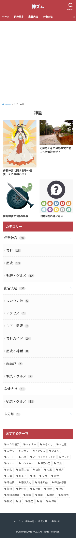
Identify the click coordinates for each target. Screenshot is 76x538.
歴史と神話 (17, 351)
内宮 (9, 469)
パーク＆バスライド (44, 457)
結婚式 (65, 495)
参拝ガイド (18, 338)
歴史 (13, 263)
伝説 (59, 463)
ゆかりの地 (17, 301)
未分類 (11, 414)
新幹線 (22, 488)
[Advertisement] (38, 61)
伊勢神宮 (19, 16)
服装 (49, 488)
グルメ (55, 450)
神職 (40, 495)
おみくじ (47, 444)
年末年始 (43, 482)
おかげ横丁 (13, 444)
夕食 (44, 476)
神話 (51, 495)
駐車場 (52, 501)
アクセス (15, 313)
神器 (28, 495)
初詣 (37, 469)
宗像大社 (48, 16)
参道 (9, 476)
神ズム (38, 6)
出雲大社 (33, 16)
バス (23, 457)
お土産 (62, 444)
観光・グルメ (19, 275)
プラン (65, 457)
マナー (10, 463)
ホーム (5, 16)
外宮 (56, 476)
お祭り (25, 450)
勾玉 (49, 469)
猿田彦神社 (13, 495)
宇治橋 (10, 482)
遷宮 (30, 501)
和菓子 (22, 476)
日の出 (36, 488)
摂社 (9, 488)
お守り (10, 450)
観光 (9, 501)
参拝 (13, 250)
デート (10, 457)
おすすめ (31, 444)
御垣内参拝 (60, 482)
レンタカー (27, 463)
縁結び (13, 363)
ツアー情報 (17, 326)
